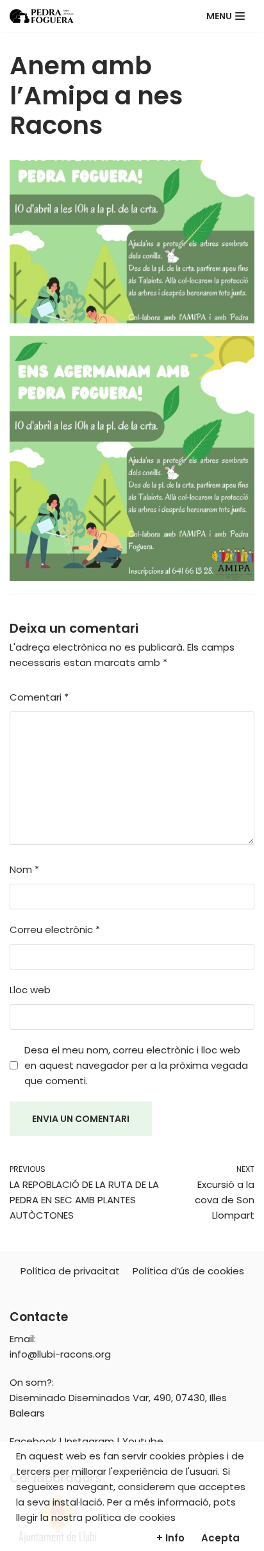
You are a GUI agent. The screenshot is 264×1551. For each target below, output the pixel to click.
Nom (24, 869)
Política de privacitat (70, 1271)
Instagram (89, 1441)
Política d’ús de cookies (188, 1271)
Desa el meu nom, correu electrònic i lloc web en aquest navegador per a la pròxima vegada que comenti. (136, 1065)
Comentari (39, 697)
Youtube (142, 1441)
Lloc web (30, 989)
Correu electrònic (55, 929)
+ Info (170, 1538)
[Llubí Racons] (42, 16)
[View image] (132, 458)
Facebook (33, 1441)
